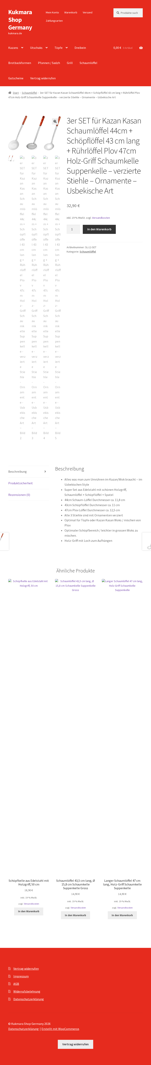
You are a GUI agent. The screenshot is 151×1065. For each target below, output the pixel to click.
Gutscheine (15, 78)
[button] (55, 121)
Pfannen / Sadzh (49, 63)
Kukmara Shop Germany (20, 19)
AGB (16, 984)
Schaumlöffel (88, 63)
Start (16, 92)
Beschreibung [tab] (17, 471)
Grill (70, 63)
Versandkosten (101, 217)
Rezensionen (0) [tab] (19, 495)
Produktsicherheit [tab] (20, 483)
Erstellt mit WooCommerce (60, 1029)
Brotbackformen (19, 63)
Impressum (21, 976)
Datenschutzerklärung (28, 999)
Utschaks (36, 48)
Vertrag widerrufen (43, 78)
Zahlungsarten (54, 20)
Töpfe (58, 48)
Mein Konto (52, 12)
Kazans (13, 48)
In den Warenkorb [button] (28, 911)
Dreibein (80, 48)
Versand (87, 12)
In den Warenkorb (99, 229)
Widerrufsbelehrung (26, 991)
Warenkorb (70, 12)
